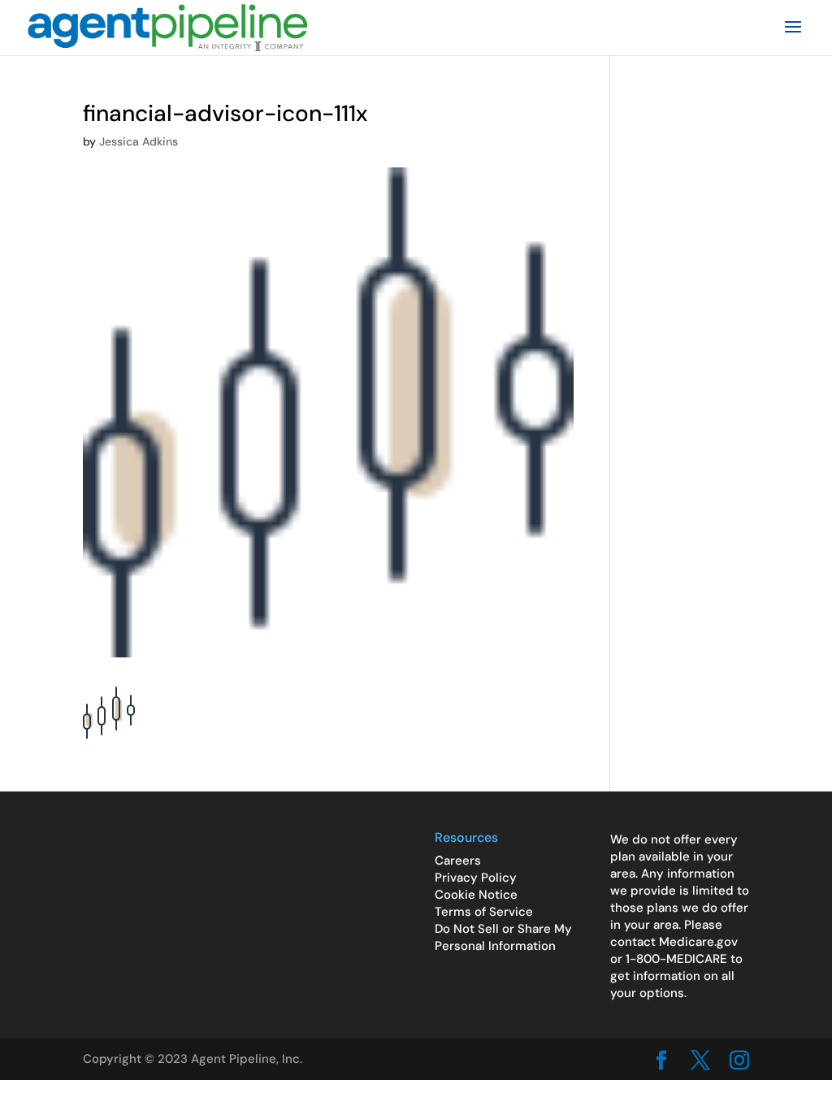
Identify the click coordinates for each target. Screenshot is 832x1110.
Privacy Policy (476, 877)
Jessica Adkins (138, 141)
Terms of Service (484, 912)
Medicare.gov (698, 942)
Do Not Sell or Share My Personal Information (503, 937)
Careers (458, 860)
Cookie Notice (476, 895)
